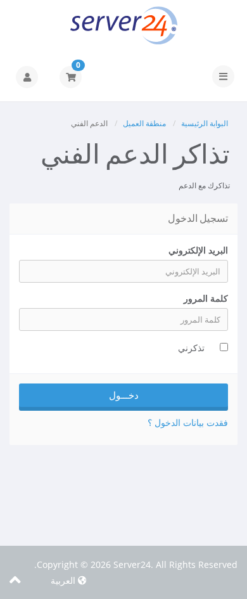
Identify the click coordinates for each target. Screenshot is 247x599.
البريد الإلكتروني (198, 250)
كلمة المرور (206, 298)
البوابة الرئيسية (204, 123)
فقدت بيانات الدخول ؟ (188, 422)
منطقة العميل (144, 123)
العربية (64, 580)
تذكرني (191, 348)
